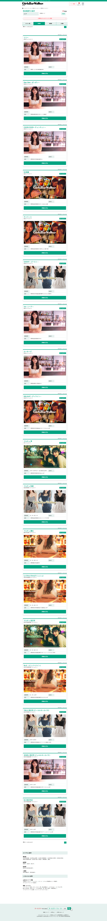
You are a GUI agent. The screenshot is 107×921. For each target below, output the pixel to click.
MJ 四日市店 (28, 800)
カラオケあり (52, 887)
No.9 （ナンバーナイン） (33, 665)
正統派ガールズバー (27, 881)
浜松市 (28, 863)
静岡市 (24, 863)
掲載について (46, 912)
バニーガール (26, 887)
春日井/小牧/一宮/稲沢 (37, 859)
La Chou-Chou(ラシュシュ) (33, 576)
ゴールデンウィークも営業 (28, 889)
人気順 (62, 23)
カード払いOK (59, 887)
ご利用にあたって (60, 912)
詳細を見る (45, 73)
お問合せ (52, 912)
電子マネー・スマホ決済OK (36, 888)
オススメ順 (27, 23)
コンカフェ (35, 881)
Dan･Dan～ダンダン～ (32, 82)
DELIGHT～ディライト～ (33, 396)
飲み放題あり (45, 887)
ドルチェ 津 (28, 441)
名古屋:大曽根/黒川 (42, 858)
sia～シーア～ (29, 307)
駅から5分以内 (26, 888)
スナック (40, 881)
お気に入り (79, 4)
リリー (26, 37)
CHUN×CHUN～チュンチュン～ (35, 127)
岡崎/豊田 (45, 859)
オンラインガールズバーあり (41, 889)
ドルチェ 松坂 (29, 486)
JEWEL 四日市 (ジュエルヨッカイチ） (37, 755)
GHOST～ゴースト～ (31, 262)
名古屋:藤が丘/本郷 (52, 858)
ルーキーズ (28, 351)
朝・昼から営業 (46, 888)
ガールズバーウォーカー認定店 (29, 882)
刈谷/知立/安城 (60, 858)
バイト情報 (72, 3)
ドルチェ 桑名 (29, 531)
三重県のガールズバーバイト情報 (45, 18)
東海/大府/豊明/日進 (27, 859)
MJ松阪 (26, 172)
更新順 (50, 23)
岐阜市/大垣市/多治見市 (28, 868)
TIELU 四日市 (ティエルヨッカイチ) (36, 710)
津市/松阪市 (32, 872)
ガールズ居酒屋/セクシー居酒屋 (50, 881)
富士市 (32, 863)
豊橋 (49, 859)
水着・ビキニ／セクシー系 (35, 887)
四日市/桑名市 (26, 872)
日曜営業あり (54, 888)
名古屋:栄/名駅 (26, 858)
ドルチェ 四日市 (29, 620)
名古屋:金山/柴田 (33, 858)
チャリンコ (28, 217)
